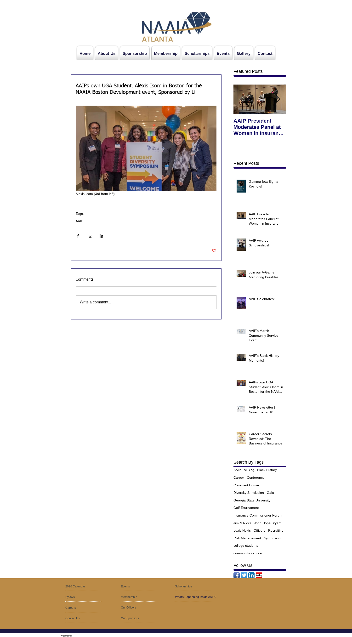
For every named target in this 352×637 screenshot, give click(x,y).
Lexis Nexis (242, 530)
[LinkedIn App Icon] (251, 575)
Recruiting (276, 530)
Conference (256, 477)
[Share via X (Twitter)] (89, 236)
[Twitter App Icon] (244, 575)
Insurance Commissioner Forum (257, 515)
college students (245, 545)
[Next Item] (278, 99)
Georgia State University (251, 500)
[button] (76, 608)
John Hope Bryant (267, 523)
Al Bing (249, 470)
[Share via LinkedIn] (101, 236)
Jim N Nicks (242, 523)
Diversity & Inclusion (248, 493)
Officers (259, 530)
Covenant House (246, 485)
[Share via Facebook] (78, 236)
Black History (267, 470)
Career (238, 477)
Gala (270, 493)
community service (247, 553)
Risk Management (247, 538)
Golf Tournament (246, 508)
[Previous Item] (241, 99)
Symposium (273, 538)
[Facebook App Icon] (236, 575)
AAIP (79, 221)
